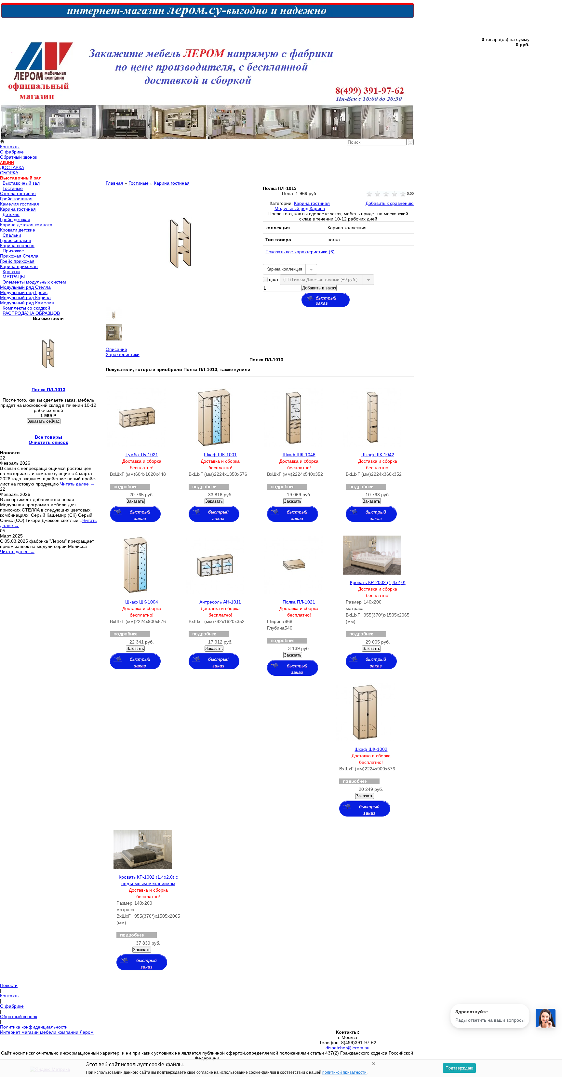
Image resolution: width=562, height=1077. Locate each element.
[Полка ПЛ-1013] (181, 297)
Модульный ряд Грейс (23, 292)
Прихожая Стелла (19, 256)
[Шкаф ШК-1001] (214, 445)
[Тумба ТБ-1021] (136, 445)
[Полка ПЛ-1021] (293, 592)
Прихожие (13, 250)
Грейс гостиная (16, 198)
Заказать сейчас (43, 421)
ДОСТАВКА (12, 167)
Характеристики (123, 354)
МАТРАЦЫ (14, 276)
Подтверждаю (459, 1068)
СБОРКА (9, 172)
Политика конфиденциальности (34, 1027)
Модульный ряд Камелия (27, 302)
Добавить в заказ (319, 288)
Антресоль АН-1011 (220, 602)
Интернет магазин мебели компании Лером (47, 1032)
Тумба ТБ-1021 (142, 454)
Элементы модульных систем (34, 282)
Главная (114, 183)
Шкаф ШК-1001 (220, 454)
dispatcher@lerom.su (347, 1047)
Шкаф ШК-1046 (299, 454)
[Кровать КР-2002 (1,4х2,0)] (372, 573)
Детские (11, 214)
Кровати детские (17, 230)
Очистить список (48, 442)
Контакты (10, 146)
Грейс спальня (15, 240)
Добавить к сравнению (390, 203)
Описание (116, 349)
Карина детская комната (26, 224)
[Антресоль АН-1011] (215, 592)
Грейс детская (15, 219)
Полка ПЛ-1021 (299, 602)
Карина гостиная (18, 209)
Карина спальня (17, 245)
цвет (274, 279)
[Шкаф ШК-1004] (135, 592)
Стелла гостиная (18, 193)
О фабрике (12, 151)
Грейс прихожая (17, 261)
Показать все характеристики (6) (300, 251)
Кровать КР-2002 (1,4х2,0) (378, 582)
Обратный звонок (18, 157)
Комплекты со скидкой (26, 308)
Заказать (135, 501)
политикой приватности (344, 1072)
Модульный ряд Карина (25, 297)
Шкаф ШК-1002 (371, 749)
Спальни (12, 235)
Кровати (11, 271)
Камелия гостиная (19, 203)
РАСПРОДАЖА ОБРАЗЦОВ (31, 313)
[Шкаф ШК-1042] (372, 445)
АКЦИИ (7, 162)
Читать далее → (77, 483)
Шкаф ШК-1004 (141, 602)
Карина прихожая (19, 266)
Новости (9, 985)
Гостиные (13, 188)
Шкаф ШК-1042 (377, 454)
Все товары (48, 437)
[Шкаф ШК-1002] (365, 739)
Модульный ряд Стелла (25, 287)
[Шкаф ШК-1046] (293, 445)
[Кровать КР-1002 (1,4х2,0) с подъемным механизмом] (143, 867)
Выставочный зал (21, 177)
